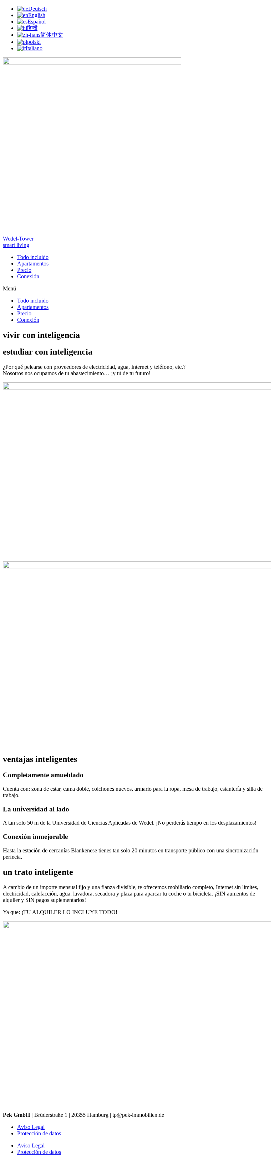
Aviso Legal (31, 1127)
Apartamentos (33, 263)
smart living (16, 245)
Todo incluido (33, 257)
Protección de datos (39, 1133)
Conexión (28, 276)
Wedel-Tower (18, 239)
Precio (24, 270)
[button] (137, 288)
